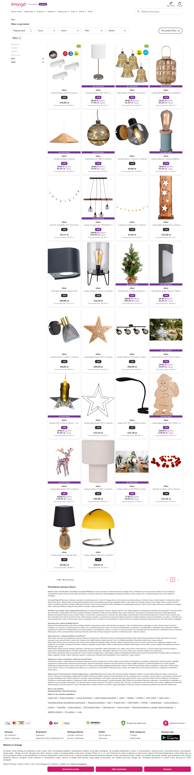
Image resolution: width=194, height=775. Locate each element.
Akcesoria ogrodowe (96, 702)
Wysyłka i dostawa (75, 735)
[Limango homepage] (18, 4)
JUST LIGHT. (151, 698)
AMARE (144, 702)
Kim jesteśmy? (10, 735)
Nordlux (130, 698)
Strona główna (105, 735)
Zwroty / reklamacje (75, 738)
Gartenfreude (155, 702)
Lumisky (51, 707)
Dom (13, 58)
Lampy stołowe (74, 707)
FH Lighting (70, 712)
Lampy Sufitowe (171, 702)
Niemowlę (103, 738)
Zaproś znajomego (12, 738)
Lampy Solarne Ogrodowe (105, 698)
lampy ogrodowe (67, 698)
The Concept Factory (91, 707)
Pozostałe (61, 707)
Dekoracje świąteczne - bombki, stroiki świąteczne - (153, 707)
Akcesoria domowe (54, 691)
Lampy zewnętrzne (84, 698)
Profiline (139, 698)
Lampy (122, 698)
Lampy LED (52, 698)
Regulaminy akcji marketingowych (50, 738)
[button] (180, 4)
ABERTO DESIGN (55, 712)
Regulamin (40, 735)
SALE (13, 62)
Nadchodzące (135, 738)
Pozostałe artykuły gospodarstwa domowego (66, 702)
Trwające (133, 735)
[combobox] (158, 11)
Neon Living (164, 698)
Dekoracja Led (108, 707)
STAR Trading (133, 702)
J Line (79, 712)
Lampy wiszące (123, 707)
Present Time (119, 702)
